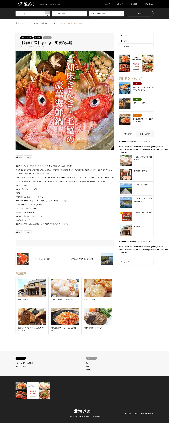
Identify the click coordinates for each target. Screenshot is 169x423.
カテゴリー (120, 4)
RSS (16, 413)
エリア (107, 4)
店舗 (125, 41)
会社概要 (134, 4)
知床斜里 (38, 38)
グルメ (47, 38)
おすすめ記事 (145, 134)
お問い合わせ (148, 4)
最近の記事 (128, 134)
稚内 (24, 366)
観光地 (126, 46)
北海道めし (84, 411)
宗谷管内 (18, 366)
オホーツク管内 (26, 38)
